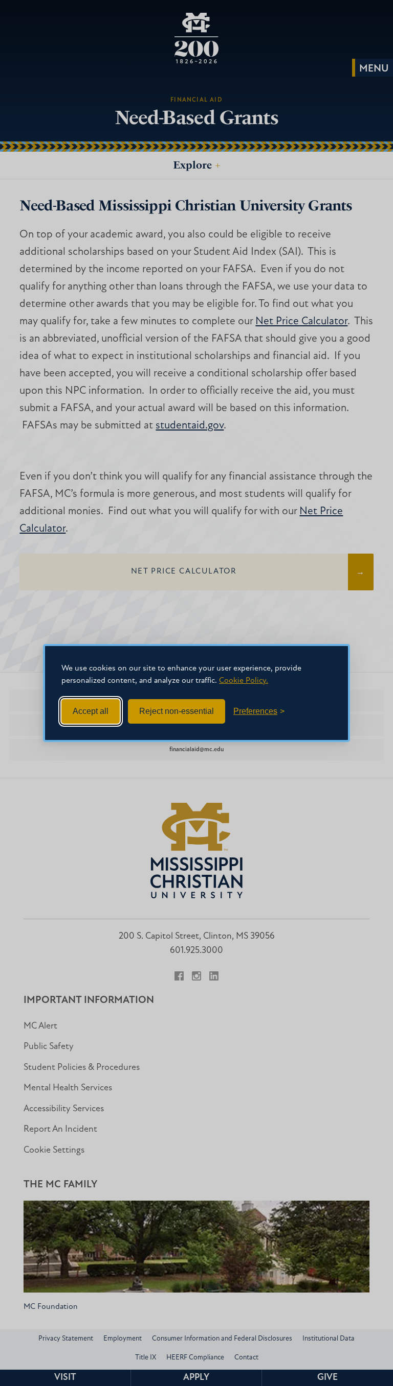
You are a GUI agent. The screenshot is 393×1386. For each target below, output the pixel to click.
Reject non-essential (176, 711)
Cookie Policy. (243, 681)
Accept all (90, 711)
